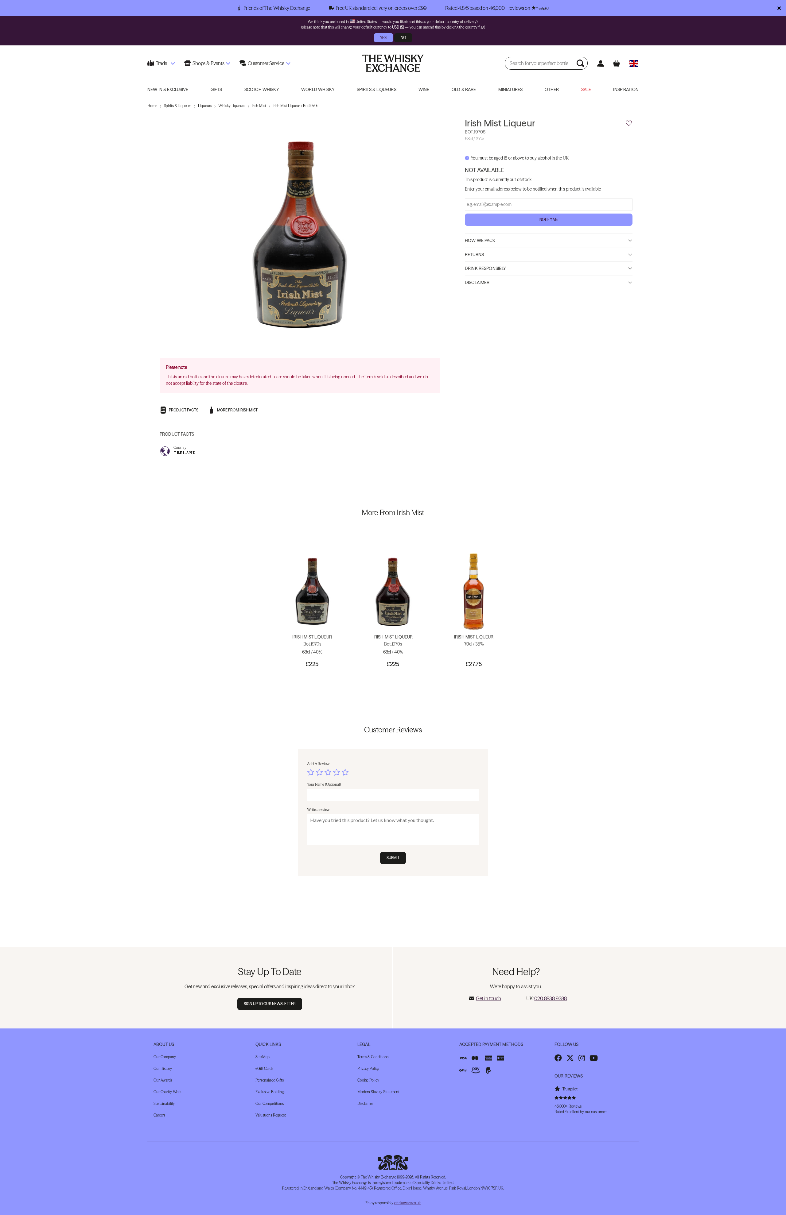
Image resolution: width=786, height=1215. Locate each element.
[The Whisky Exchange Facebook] (558, 1058)
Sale (586, 89)
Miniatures (510, 89)
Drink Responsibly (485, 268)
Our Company (165, 1057)
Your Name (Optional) (324, 784)
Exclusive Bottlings (270, 1092)
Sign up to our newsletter (270, 1003)
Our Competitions (269, 1103)
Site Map (262, 1057)
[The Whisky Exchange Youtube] (594, 1058)
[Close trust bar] (779, 8)
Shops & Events (208, 63)
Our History (163, 1068)
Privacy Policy (368, 1068)
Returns (474, 254)
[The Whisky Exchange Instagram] (581, 1058)
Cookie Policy (368, 1080)
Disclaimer (477, 282)
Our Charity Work (167, 1092)
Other (552, 89)
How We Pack (480, 240)
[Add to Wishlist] (629, 123)
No (403, 37)
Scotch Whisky (261, 89)
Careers (159, 1115)
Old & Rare (464, 89)
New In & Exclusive (168, 89)
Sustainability (164, 1103)
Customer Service (266, 63)
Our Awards (163, 1080)
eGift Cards (264, 1068)
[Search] (581, 63)
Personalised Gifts (269, 1080)
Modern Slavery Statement (378, 1092)
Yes (383, 37)
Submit (393, 857)
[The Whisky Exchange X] (570, 1058)
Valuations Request (270, 1115)
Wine (424, 89)
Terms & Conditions (372, 1057)
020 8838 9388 (550, 998)
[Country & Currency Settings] (633, 63)
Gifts (216, 89)
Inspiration (626, 89)
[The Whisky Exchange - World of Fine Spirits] (393, 63)
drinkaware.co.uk (407, 1203)
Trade (161, 63)
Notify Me (548, 219)
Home (152, 105)
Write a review (318, 809)
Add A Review (318, 764)
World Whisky (318, 89)
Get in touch (488, 998)
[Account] (600, 63)
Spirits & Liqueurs (376, 89)
